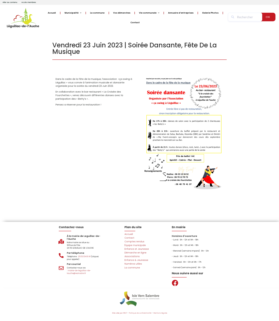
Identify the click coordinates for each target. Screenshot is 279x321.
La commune (97, 12)
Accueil (52, 12)
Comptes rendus (134, 241)
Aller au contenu (10, 2)
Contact (135, 22)
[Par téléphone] (61, 255)
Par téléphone (75, 253)
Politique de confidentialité (140, 313)
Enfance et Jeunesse (136, 249)
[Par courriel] (61, 268)
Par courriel (74, 264)
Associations (132, 256)
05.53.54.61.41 (84, 256)
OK (268, 16)
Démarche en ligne (135, 252)
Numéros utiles (133, 263)
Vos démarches (121, 12)
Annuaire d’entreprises (180, 12)
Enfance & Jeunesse (136, 260)
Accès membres (28, 2)
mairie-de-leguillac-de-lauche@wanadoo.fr (79, 272)
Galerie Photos (210, 12)
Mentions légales (160, 313)
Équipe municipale (135, 245)
